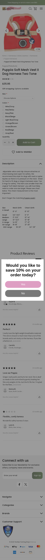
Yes (23, 284)
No (23, 293)
